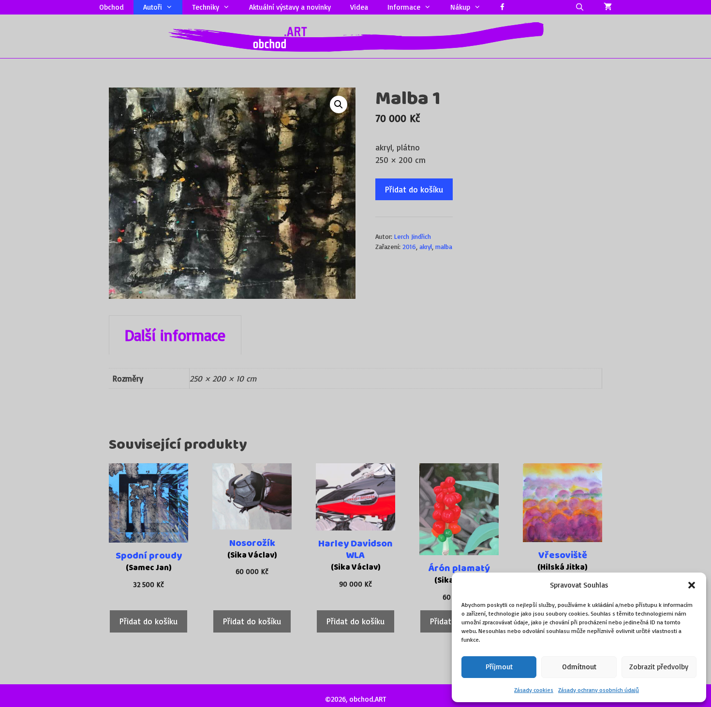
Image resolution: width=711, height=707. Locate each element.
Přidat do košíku (414, 189)
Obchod (111, 7)
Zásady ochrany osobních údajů (598, 689)
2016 (409, 246)
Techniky (205, 7)
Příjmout (499, 666)
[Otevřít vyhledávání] (579, 7)
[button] (691, 585)
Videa (359, 7)
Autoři (152, 7)
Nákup (460, 7)
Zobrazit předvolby (658, 666)
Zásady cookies (533, 689)
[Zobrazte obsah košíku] (608, 7)
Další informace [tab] (175, 335)
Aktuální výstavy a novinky (290, 7)
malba (443, 246)
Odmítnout (579, 666)
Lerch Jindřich (412, 236)
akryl (425, 246)
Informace (403, 7)
